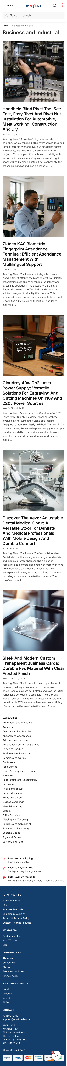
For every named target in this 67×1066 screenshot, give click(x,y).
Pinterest (8, 993)
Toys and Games (12, 837)
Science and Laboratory (16, 828)
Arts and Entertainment (16, 740)
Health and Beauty (13, 788)
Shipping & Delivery (14, 913)
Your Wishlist (10, 940)
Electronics (9, 762)
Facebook (8, 989)
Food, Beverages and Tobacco (20, 771)
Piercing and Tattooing (15, 819)
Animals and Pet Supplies (17, 731)
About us (8, 958)
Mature (7, 810)
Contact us (9, 962)
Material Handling (12, 806)
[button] (61, 6)
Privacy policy (10, 975)
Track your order (12, 900)
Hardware (8, 784)
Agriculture (9, 726)
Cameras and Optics (14, 757)
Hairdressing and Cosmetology (20, 779)
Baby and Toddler (13, 748)
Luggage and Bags (13, 801)
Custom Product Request (17, 922)
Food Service (10, 766)
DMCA (6, 966)
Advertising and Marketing (18, 722)
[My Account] (55, 6)
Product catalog (12, 935)
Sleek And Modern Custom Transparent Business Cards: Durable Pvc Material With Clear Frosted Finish (33, 666)
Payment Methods (13, 909)
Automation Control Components (21, 744)
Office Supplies (11, 815)
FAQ (5, 904)
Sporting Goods (11, 832)
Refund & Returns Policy (16, 918)
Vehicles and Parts (13, 841)
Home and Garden (13, 797)
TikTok (6, 1002)
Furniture (8, 775)
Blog (5, 944)
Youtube (7, 998)
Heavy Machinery (12, 793)
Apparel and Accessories (17, 735)
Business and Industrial (17, 753)
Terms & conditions (13, 971)
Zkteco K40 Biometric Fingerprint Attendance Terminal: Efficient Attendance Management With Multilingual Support (32, 254)
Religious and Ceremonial (17, 823)
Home (5, 25)
